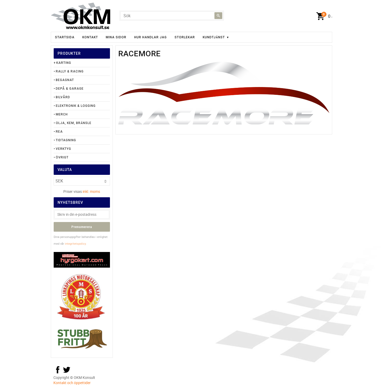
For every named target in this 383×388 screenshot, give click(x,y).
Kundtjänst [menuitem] (214, 37)
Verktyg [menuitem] (63, 149)
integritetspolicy (75, 243)
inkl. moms (91, 191)
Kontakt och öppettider (72, 382)
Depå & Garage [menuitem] (70, 88)
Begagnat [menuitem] (65, 80)
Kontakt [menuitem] (90, 37)
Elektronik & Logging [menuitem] (76, 106)
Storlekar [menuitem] (185, 37)
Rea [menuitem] (59, 131)
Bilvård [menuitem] (63, 97)
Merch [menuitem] (62, 114)
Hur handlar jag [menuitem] (150, 37)
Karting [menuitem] (63, 63)
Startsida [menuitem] (65, 37)
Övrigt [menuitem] (62, 157)
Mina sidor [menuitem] (116, 37)
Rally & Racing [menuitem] (70, 71)
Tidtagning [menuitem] (66, 140)
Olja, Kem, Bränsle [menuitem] (73, 123)
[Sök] (218, 15)
